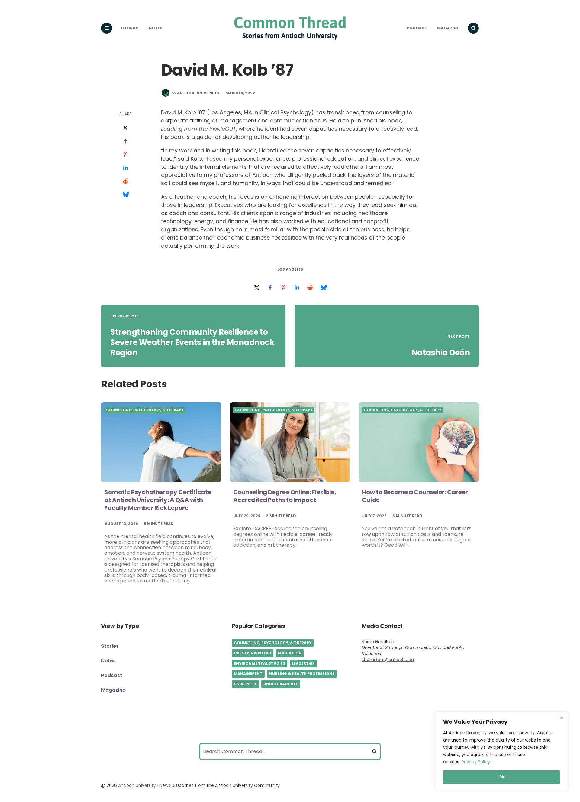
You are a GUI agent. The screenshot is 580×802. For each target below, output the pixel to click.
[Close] (561, 717)
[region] (501, 751)
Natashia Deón (440, 352)
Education (290, 653)
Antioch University (198, 93)
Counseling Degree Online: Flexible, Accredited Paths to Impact (284, 496)
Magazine (448, 28)
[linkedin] (125, 168)
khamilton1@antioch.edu (388, 660)
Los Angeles (290, 269)
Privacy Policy (476, 762)
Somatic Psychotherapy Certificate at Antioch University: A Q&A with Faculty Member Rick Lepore (157, 500)
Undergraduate (280, 683)
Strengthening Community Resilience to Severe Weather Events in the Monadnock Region (192, 342)
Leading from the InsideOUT (198, 128)
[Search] (374, 751)
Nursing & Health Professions (302, 673)
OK (501, 777)
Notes (156, 28)
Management (248, 673)
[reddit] (125, 181)
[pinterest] (125, 154)
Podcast (417, 28)
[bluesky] (125, 194)
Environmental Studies (259, 663)
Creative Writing (252, 653)
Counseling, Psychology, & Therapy (145, 410)
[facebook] (125, 141)
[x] (125, 128)
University (245, 683)
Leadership (303, 663)
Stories (130, 28)
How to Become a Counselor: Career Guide (415, 496)
